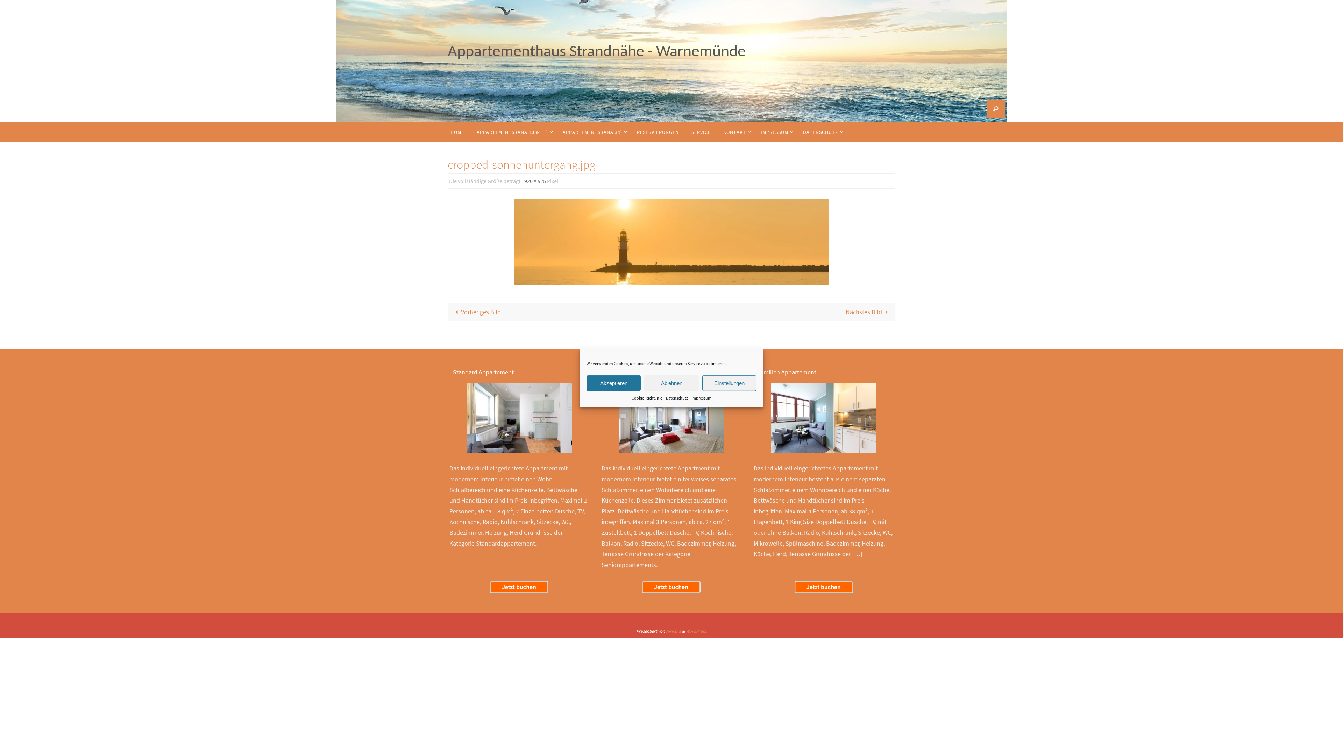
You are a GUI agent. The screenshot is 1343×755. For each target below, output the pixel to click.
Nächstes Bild (864, 312)
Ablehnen (671, 383)
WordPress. (696, 631)
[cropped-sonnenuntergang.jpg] (671, 242)
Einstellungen (729, 383)
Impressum (701, 398)
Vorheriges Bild (481, 312)
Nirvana (673, 631)
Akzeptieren (613, 383)
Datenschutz (677, 398)
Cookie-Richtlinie (647, 398)
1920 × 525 (533, 181)
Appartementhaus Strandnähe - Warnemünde (597, 52)
